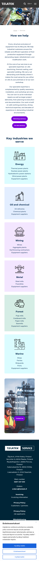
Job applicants (19, 514)
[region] (19, 540)
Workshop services (19, 119)
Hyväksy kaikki (19, 546)
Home (15, 30)
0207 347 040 (19, 482)
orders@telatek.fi (19, 489)
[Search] (24, 3)
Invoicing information (19, 497)
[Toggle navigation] (35, 3)
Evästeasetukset (19, 551)
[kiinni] (37, 522)
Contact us (19, 418)
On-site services (19, 125)
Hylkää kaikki (19, 557)
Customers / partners (19, 506)
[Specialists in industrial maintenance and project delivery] (7, 4)
